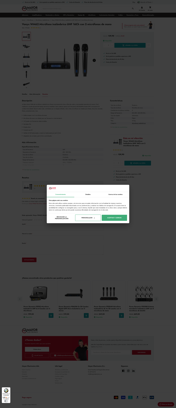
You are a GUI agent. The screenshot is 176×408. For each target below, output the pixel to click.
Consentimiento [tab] (60, 194)
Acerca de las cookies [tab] (115, 194)
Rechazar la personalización (61, 217)
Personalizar (86, 218)
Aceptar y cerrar (114, 218)
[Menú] (9, 388)
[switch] (6, 401)
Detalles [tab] (88, 194)
